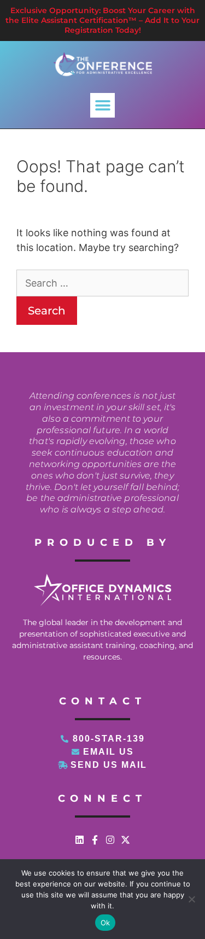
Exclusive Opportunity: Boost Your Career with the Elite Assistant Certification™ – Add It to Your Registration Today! (102, 20)
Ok (105, 922)
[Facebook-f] (94, 839)
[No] (191, 899)
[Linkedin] (79, 839)
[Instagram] (110, 839)
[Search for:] (102, 283)
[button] (102, 105)
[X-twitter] (125, 839)
